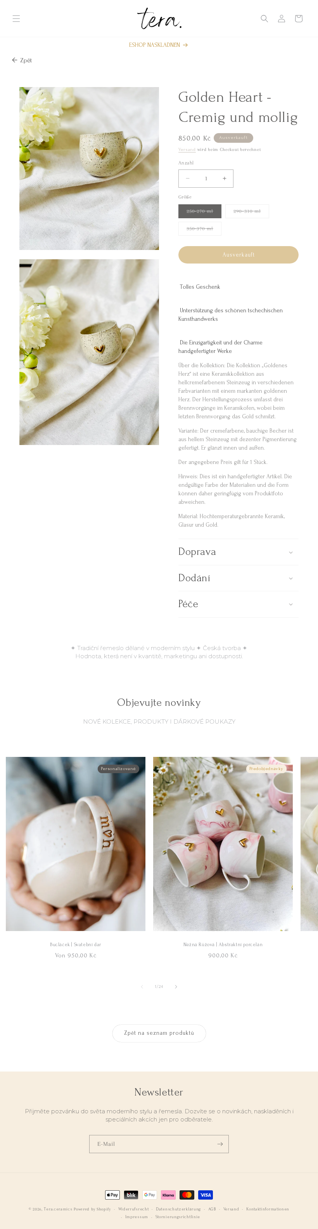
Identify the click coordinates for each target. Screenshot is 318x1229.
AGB (212, 1209)
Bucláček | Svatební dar (75, 944)
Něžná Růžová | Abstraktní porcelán (223, 944)
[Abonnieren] (219, 1144)
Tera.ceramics (58, 1209)
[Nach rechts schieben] (176, 986)
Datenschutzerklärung (178, 1209)
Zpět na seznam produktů (159, 1033)
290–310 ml (251, 213)
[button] (16, 18)
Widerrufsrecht (133, 1209)
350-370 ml (204, 230)
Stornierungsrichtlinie (178, 1217)
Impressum (136, 1217)
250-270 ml (204, 213)
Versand (187, 149)
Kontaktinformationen (267, 1209)
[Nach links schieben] (141, 986)
